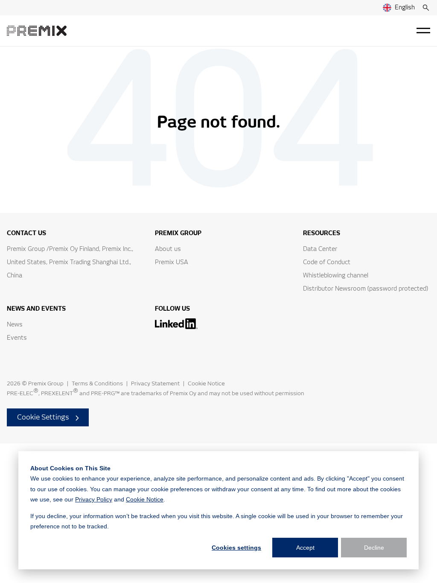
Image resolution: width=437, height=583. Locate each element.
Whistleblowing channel (335, 276)
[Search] (426, 7)
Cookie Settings (43, 417)
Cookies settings (236, 547)
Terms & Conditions (97, 384)
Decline (374, 547)
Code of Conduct (326, 262)
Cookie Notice (144, 499)
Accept (305, 547)
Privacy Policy (93, 499)
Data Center (320, 249)
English (405, 8)
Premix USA (171, 262)
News (15, 325)
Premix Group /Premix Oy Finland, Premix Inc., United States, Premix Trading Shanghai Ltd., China (70, 262)
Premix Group (46, 384)
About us (168, 249)
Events (17, 338)
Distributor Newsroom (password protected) (365, 289)
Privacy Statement (155, 384)
